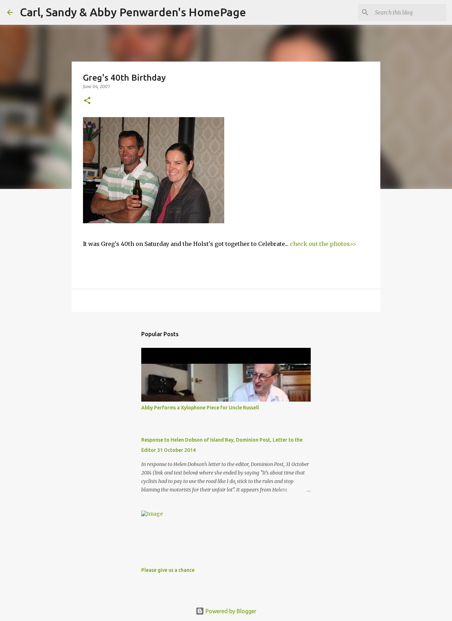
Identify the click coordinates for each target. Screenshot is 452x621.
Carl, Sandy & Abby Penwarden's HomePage (133, 12)
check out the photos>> (323, 243)
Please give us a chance (168, 570)
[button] (87, 101)
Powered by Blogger (230, 611)
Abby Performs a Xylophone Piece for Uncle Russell (200, 407)
